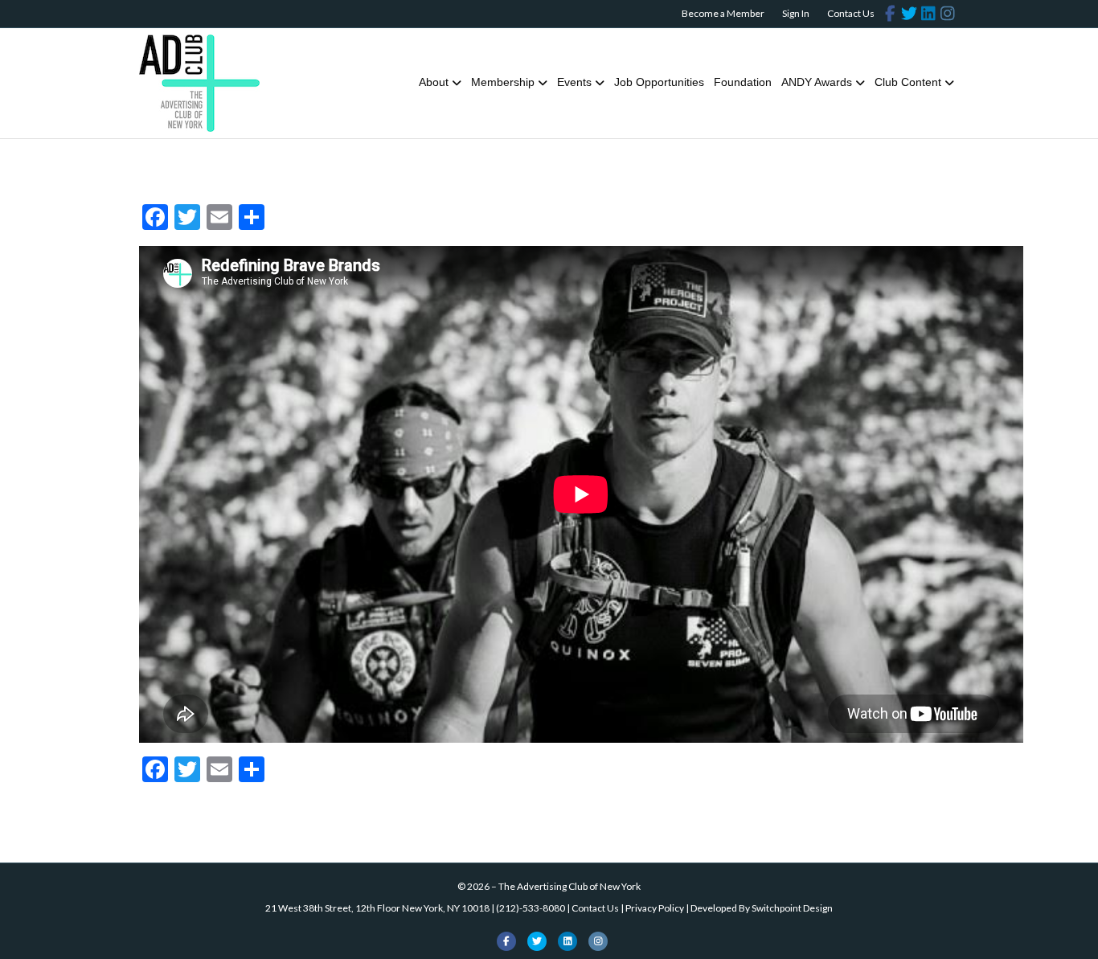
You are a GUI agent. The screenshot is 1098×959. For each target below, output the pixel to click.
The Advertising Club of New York (569, 886)
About (434, 82)
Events (574, 82)
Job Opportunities (659, 82)
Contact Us (851, 13)
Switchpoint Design (792, 908)
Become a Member (723, 13)
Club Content (908, 82)
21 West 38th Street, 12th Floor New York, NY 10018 (377, 908)
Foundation (743, 82)
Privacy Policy (654, 908)
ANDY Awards (816, 82)
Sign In (795, 13)
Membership (503, 82)
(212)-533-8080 (530, 908)
